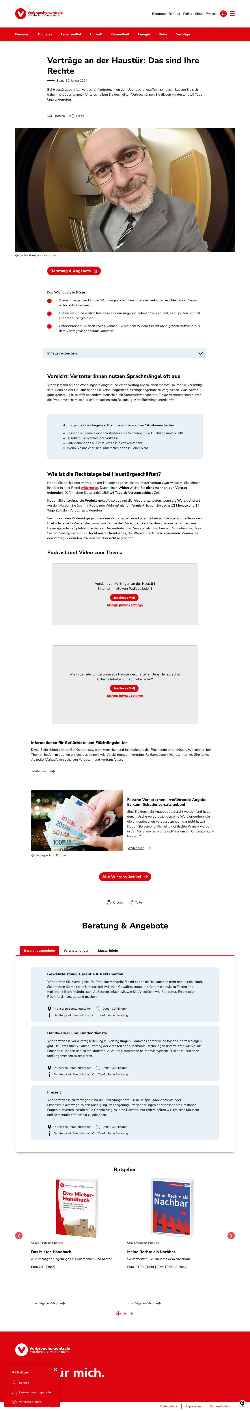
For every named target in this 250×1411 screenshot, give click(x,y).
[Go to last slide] (19, 1235)
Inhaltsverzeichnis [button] (62, 353)
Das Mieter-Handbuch (51, 1251)
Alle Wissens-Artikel (121, 876)
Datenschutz (168, 1406)
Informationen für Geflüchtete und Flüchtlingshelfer (79, 742)
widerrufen (89, 487)
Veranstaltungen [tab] (76, 950)
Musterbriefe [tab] (108, 950)
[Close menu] (55, 1369)
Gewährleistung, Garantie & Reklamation (85, 974)
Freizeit (54, 1092)
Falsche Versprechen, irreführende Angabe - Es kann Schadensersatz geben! (168, 802)
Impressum (193, 1406)
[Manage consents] (242, 1403)
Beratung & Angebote (71, 271)
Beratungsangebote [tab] (39, 950)
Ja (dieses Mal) (124, 597)
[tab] (118, 1313)
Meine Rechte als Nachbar (151, 1251)
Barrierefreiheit (220, 1406)
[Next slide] (231, 1235)
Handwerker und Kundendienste (77, 1033)
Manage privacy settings (125, 605)
